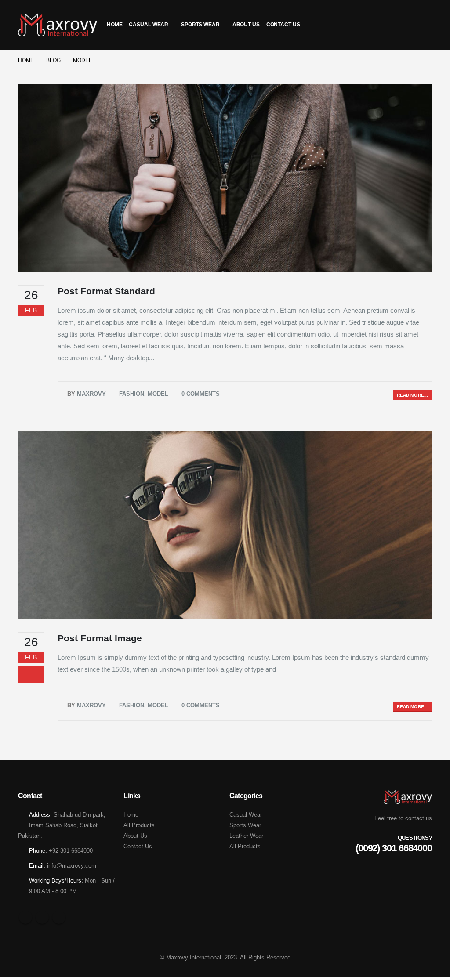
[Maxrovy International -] (57, 24)
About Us (246, 25)
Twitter (42, 917)
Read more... (412, 395)
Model (158, 394)
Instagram (58, 917)
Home (115, 25)
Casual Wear (148, 25)
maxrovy (91, 394)
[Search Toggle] (423, 24)
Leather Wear (246, 835)
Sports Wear (200, 25)
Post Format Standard (106, 291)
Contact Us (283, 25)
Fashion (131, 394)
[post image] (225, 178)
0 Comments (200, 394)
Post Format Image (100, 638)
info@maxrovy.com (71, 865)
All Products (139, 825)
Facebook (25, 917)
